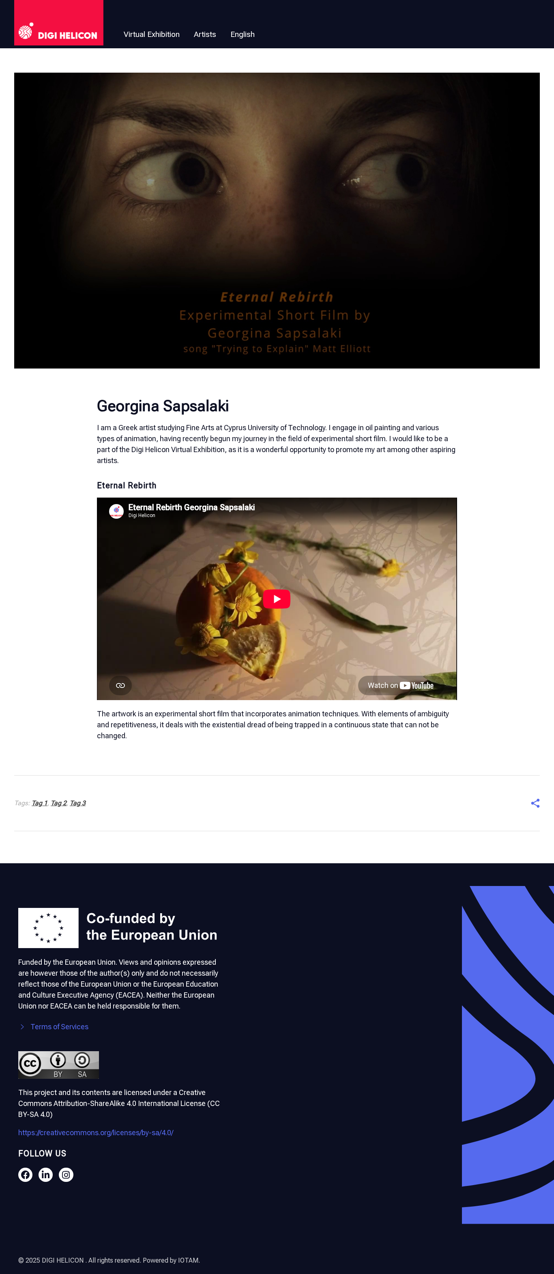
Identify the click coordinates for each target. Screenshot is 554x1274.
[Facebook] (25, 1175)
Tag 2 (59, 803)
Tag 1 (39, 803)
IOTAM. (189, 1260)
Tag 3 (78, 803)
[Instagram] (66, 1175)
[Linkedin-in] (46, 1175)
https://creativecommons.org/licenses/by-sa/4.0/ (95, 1132)
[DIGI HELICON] (58, 22)
